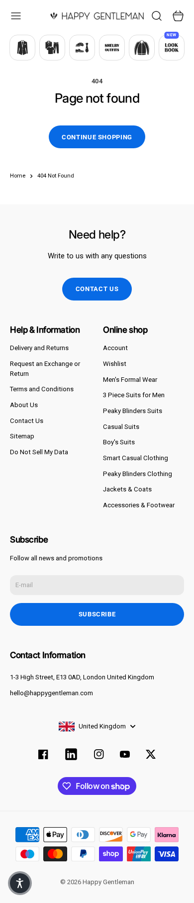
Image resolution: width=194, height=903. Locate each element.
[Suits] (22, 47)
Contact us (97, 289)
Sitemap (22, 436)
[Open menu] (16, 16)
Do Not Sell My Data (39, 452)
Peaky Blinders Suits (132, 411)
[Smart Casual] (52, 47)
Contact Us (26, 420)
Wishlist (114, 363)
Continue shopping (97, 137)
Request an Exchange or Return (45, 368)
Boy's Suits (119, 442)
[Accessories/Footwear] (82, 47)
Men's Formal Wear (130, 379)
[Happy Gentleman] (97, 16)
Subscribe (97, 614)
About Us (24, 405)
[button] (20, 883)
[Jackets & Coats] (141, 47)
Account (115, 348)
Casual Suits (121, 426)
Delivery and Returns (39, 348)
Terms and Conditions (42, 389)
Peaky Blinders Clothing (137, 474)
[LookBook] (171, 47)
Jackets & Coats (127, 489)
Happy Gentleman (108, 882)
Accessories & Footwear (139, 505)
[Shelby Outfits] (111, 47)
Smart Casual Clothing (135, 458)
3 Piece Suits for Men (134, 395)
